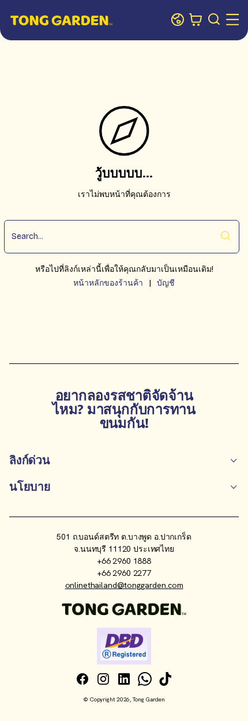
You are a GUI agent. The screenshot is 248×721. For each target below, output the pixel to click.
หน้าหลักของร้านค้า (108, 283)
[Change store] (178, 20)
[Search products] (214, 20)
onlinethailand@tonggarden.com (124, 585)
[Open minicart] (196, 20)
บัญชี (166, 283)
